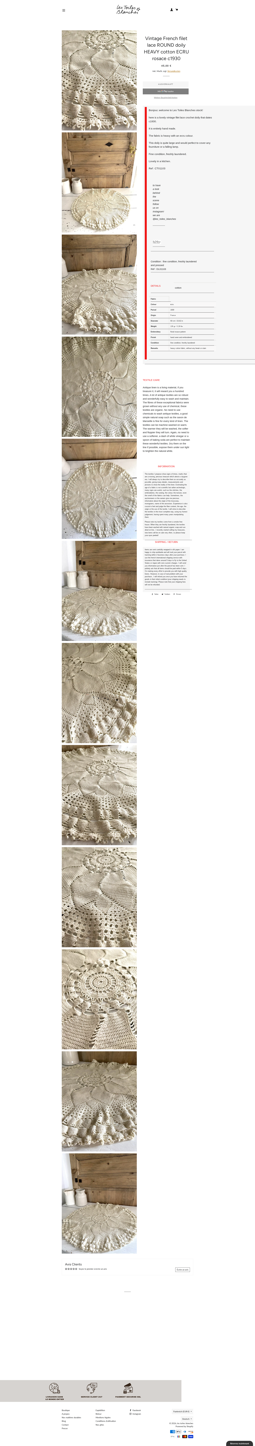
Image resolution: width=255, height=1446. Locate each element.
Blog (64, 1421)
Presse (65, 1428)
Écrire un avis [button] (182, 1269)
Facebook (136, 1410)
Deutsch (185, 1419)
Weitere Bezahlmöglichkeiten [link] (165, 97)
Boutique (66, 1410)
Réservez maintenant (239, 1443)
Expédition (100, 1410)
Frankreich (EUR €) (181, 1411)
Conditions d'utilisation (106, 1421)
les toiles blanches (185, 1423)
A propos (66, 1414)
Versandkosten (173, 71)
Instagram (136, 1414)
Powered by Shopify (184, 1426)
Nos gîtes (100, 1425)
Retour (98, 1414)
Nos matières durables (71, 1417)
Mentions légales (103, 1417)
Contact (65, 1425)
